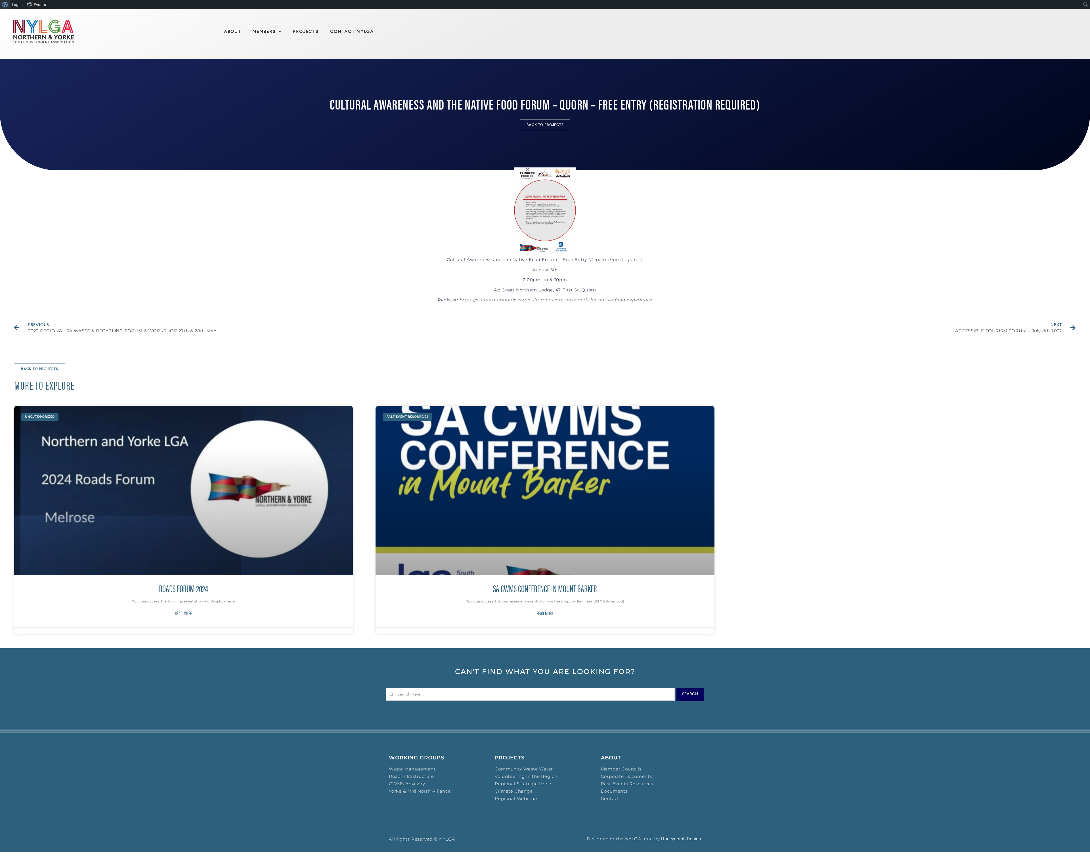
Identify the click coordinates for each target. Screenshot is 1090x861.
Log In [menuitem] (17, 4)
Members (264, 32)
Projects (306, 32)
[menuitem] (5, 4)
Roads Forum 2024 (183, 588)
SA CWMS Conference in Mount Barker (545, 588)
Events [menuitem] (40, 4)
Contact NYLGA (352, 32)
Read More (183, 613)
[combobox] (530, 694)
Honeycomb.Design (681, 838)
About (232, 32)
